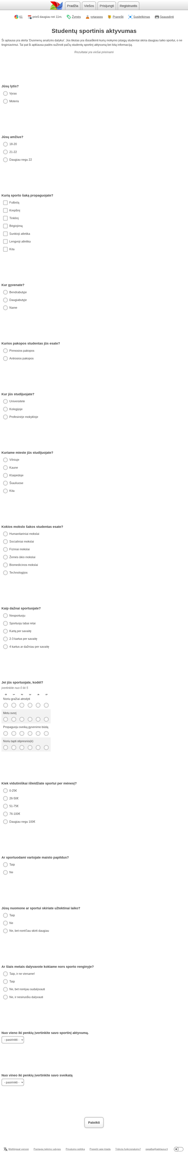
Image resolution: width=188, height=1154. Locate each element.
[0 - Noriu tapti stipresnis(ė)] (5, 747)
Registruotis (128, 6)
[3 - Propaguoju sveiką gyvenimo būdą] (30, 733)
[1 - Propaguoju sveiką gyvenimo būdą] (14, 733)
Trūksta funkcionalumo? (128, 1149)
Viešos (89, 6)
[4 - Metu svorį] (38, 719)
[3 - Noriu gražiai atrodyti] (30, 705)
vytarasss (97, 16)
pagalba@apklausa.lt (157, 1149)
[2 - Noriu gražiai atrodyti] (22, 705)
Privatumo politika (75, 1149)
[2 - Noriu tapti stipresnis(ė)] (22, 747)
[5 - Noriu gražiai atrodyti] (46, 705)
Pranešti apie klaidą (100, 1149)
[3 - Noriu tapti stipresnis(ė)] (30, 747)
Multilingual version (18, 1149)
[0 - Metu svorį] (5, 719)
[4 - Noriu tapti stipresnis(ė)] (38, 747)
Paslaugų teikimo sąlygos (47, 1149)
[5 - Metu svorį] (46, 719)
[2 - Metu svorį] (22, 719)
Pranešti (118, 16)
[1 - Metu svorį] (14, 719)
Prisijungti (107, 6)
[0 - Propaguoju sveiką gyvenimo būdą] (5, 733)
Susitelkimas (141, 16)
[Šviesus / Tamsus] (178, 1149)
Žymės (76, 16)
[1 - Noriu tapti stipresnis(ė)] (14, 747)
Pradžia (72, 6)
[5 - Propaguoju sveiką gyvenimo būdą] (46, 733)
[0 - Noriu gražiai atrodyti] (5, 705)
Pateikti (94, 1122)
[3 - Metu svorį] (30, 719)
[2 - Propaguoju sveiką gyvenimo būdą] (22, 733)
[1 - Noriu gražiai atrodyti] (14, 705)
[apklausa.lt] (56, 5)
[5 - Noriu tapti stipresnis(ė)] (46, 747)
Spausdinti (167, 16)
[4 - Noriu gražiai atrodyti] (38, 705)
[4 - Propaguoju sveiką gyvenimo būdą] (38, 733)
